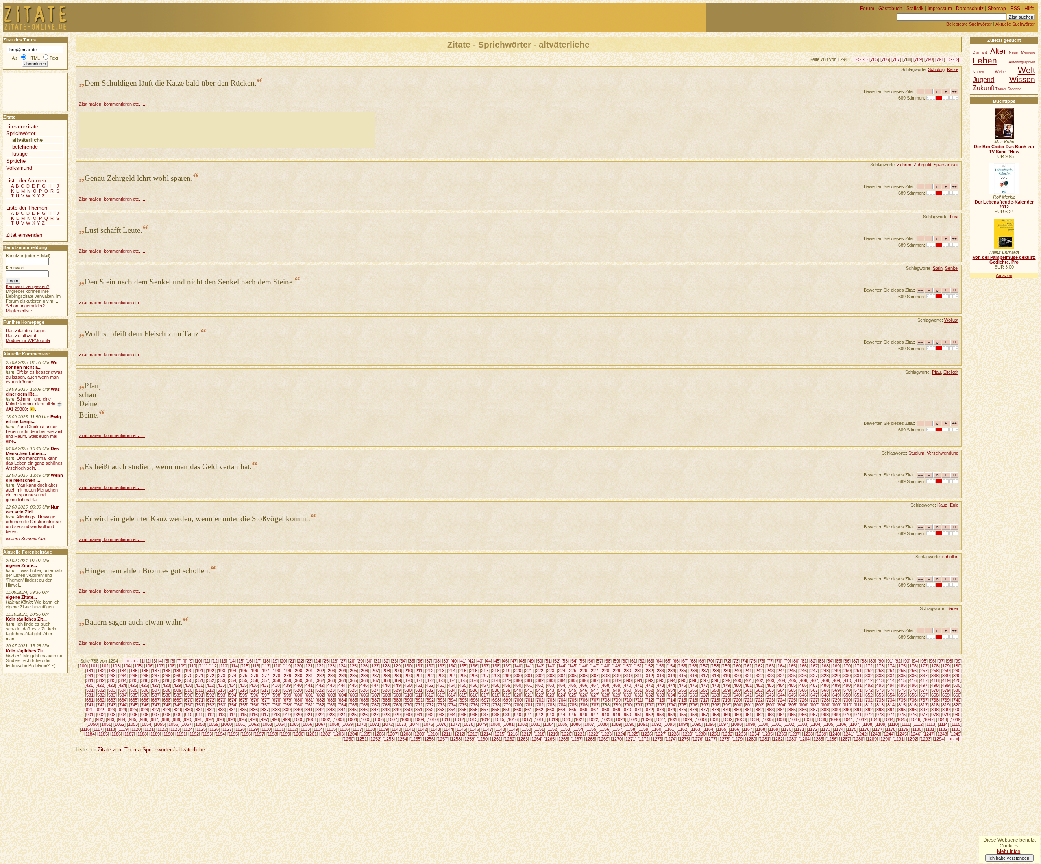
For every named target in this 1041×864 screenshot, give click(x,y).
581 (90, 695)
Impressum (940, 8)
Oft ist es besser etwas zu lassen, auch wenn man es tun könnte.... (34, 377)
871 (638, 709)
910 (188, 714)
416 (913, 680)
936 (473, 714)
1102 (789, 724)
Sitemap (997, 8)
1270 (617, 738)
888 (825, 709)
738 (935, 699)
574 (891, 690)
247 (814, 670)
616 (473, 695)
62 (642, 660)
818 (935, 704)
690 (408, 699)
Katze (952, 69)
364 (342, 680)
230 (627, 670)
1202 (325, 734)
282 (320, 675)
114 (234, 665)
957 (704, 714)
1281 (764, 738)
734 (891, 699)
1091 (643, 724)
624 (561, 695)
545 (572, 690)
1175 (851, 729)
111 (203, 665)
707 (595, 699)
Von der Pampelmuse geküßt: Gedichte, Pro (1004, 259)
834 (232, 709)
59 (616, 660)
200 (298, 670)
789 (918, 59)
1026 (647, 719)
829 (177, 709)
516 (254, 690)
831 (199, 709)
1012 (459, 719)
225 (572, 670)
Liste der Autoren (26, 181)
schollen (950, 556)
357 (265, 680)
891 (858, 709)
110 (192, 665)
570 (847, 690)
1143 (435, 729)
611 (419, 695)
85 (838, 660)
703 (551, 699)
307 (595, 675)
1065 (294, 724)
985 (132, 719)
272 (210, 675)
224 (561, 670)
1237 (794, 734)
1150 (526, 729)
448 (386, 685)
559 (726, 690)
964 (781, 714)
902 (101, 714)
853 (440, 709)
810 (847, 704)
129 (397, 665)
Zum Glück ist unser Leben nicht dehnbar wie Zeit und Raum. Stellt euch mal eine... (34, 434)
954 (671, 714)
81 (804, 660)
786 (885, 59)
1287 (845, 738)
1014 (486, 719)
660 (956, 695)
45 (496, 660)
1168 (760, 729)
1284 (805, 738)
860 (517, 709)
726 (803, 699)
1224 (620, 734)
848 (386, 709)
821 (89, 709)
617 (484, 695)
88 (864, 660)
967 (814, 714)
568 (825, 690)
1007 (392, 719)
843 (331, 709)
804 (781, 704)
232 (649, 670)
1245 (902, 734)
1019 (553, 719)
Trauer (1000, 89)
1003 (339, 719)
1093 (670, 724)
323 (770, 675)
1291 (899, 738)
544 (561, 690)
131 (418, 665)
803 (770, 704)
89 (872, 660)
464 (561, 685)
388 (606, 680)
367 (375, 680)
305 (573, 675)
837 (265, 709)
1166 (734, 729)
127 (375, 665)
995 (242, 719)
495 (902, 685)
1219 (553, 734)
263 (111, 675)
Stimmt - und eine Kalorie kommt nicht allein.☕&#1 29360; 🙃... (34, 403)
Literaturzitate (22, 126)
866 (583, 709)
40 (454, 660)
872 (649, 709)
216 (473, 670)
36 (420, 660)
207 (375, 670)
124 (342, 665)
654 (891, 695)
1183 (955, 729)
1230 (701, 734)
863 (550, 709)
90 (881, 660)
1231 (714, 734)
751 (199, 704)
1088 (603, 724)
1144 (448, 729)
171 (858, 665)
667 (155, 699)
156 (693, 665)
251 (858, 670)
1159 (643, 729)
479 (726, 685)
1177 (877, 729)
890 (847, 709)
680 (298, 699)
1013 (472, 719)
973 (880, 714)
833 (221, 709)
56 (590, 660)
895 (902, 709)
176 (913, 665)
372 (430, 680)
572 (869, 690)
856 (473, 709)
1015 (499, 719)
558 (715, 690)
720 (737, 699)
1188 (142, 734)
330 (847, 675)
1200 (298, 734)
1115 (956, 724)
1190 (168, 734)
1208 (406, 734)
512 (210, 690)
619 (506, 695)
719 (726, 699)
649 (836, 695)
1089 (616, 724)
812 (869, 704)
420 (956, 680)
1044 (888, 719)
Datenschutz (970, 8)
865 (572, 709)
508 (166, 690)
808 (825, 704)
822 (100, 709)
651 (858, 695)
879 (726, 709)
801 (748, 704)
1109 (880, 724)
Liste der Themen (26, 208)
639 (726, 695)
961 (748, 714)
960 (737, 714)
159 (726, 665)
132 (429, 665)
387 (595, 680)
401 (748, 680)
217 (484, 670)
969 (836, 714)
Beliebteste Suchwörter (969, 24)
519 (287, 690)
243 (770, 670)
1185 (103, 734)
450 (408, 685)
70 (710, 660)
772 (430, 704)
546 (583, 690)
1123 (175, 729)
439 (287, 685)
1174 (838, 729)
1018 (539, 719)
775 (463, 704)
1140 (396, 729)
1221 (580, 734)
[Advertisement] (227, 130)
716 (693, 699)
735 (902, 699)
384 (562, 680)
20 (283, 660)
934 (451, 714)
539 (506, 690)
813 (880, 704)
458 (495, 685)
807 (814, 704)
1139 (383, 729)
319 (726, 675)
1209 (419, 734)
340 (956, 675)
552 (649, 690)
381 (529, 680)
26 (334, 660)
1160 (656, 729)
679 (287, 699)
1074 (415, 724)
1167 (747, 729)
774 (452, 704)
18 (266, 660)
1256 (429, 738)
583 (111, 695)
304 (562, 675)
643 (770, 695)
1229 (687, 734)
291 (419, 675)
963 (770, 714)
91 (889, 660)
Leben (985, 60)
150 (627, 665)
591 (199, 695)
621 (528, 695)
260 (956, 670)
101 (94, 665)
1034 (754, 719)
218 (495, 670)
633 (660, 695)
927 (375, 714)
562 (759, 690)
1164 (708, 729)
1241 (848, 734)
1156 (604, 729)
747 (155, 704)
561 (748, 690)
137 (484, 665)
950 (627, 714)
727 (814, 699)
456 (473, 685)
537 (484, 690)
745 (133, 704)
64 (659, 660)
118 (276, 665)
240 (737, 670)
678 (276, 699)
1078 (468, 724)
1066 (307, 724)
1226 (647, 734)
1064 (280, 724)
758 (276, 704)
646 (803, 695)
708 (606, 699)
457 (484, 685)
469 (616, 685)
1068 (334, 724)
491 (858, 685)
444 (342, 685)
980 (956, 714)
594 (232, 695)
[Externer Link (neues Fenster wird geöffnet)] (1004, 136)
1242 (862, 734)
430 (188, 685)
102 (105, 665)
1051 (106, 724)
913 (221, 714)
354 (232, 680)
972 (869, 714)
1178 (890, 729)
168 (825, 665)
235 (682, 670)
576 (913, 690)
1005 (365, 719)
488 (825, 685)
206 (364, 670)
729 (836, 699)
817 (924, 704)
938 (495, 714)
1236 (781, 734)
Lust (954, 216)
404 (781, 680)
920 (298, 714)
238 (715, 670)
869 (616, 709)
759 (287, 704)
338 (935, 675)
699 (507, 699)
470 (627, 685)
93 (906, 660)
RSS (1015, 8)
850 (408, 709)
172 (869, 665)
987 (154, 719)
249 (836, 670)
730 (847, 699)
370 (408, 680)
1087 (589, 724)
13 (223, 660)
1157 (617, 729)
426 (144, 685)
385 (573, 680)
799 (726, 704)
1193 (207, 734)
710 (628, 699)
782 (540, 704)
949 (616, 714)
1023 (607, 719)
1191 (181, 734)
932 (429, 714)
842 (320, 709)
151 (638, 665)
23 (309, 660)
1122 (162, 729)
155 (682, 665)
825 (133, 709)
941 (528, 714)
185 (133, 670)
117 (266, 665)
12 (215, 660)
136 (473, 665)
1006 (379, 719)
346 (144, 680)
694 (452, 699)
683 (331, 699)
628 (605, 695)
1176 (864, 729)
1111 (906, 724)
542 (539, 690)
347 (155, 680)
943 (550, 714)
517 (265, 690)
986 (143, 719)
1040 (835, 719)
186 (144, 670)
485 (792, 685)
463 (550, 685)
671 (199, 699)
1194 (220, 734)
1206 (379, 734)
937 (484, 714)
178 (935, 665)
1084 (549, 724)
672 (210, 699)
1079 (482, 724)
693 (441, 699)
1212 (459, 734)
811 (858, 704)
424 (122, 685)
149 (616, 665)
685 (353, 699)
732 (869, 699)
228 (605, 670)
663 (111, 699)
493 (880, 685)
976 (913, 714)
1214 (486, 734)
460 (517, 685)
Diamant (980, 52)
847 (375, 709)
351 (199, 680)
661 (90, 699)
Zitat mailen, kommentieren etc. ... (112, 104)
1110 (893, 724)
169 (836, 665)
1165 (721, 729)
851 (418, 709)
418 (935, 680)
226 (583, 670)
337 (924, 675)
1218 (539, 734)
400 (737, 680)
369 (397, 680)
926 (364, 714)
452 (429, 685)
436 (254, 685)
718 (715, 699)
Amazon (1004, 275)
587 (155, 695)
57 (599, 660)
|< (857, 59)
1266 (563, 738)
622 (539, 695)
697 (485, 699)
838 (276, 709)
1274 (670, 738)
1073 (401, 724)
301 (529, 675)
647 (814, 695)
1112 (918, 724)
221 (528, 670)
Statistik (914, 8)
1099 (750, 724)
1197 (259, 734)
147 (594, 665)
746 (144, 704)
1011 (446, 719)
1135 (331, 729)
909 (177, 714)
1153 (565, 729)
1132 (292, 729)
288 (386, 675)
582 (101, 695)
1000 (298, 719)
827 (155, 709)
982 (99, 719)
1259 (469, 738)
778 (496, 704)
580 (956, 690)
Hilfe (1029, 8)
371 (419, 680)
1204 (352, 734)
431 (199, 685)
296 (474, 675)
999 (286, 719)
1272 (644, 738)
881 (748, 709)
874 (671, 709)
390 (628, 680)
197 (265, 670)
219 (506, 670)
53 (565, 660)
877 (704, 709)
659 (946, 695)
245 (792, 670)
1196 (246, 734)
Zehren (904, 164)
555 (682, 690)
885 (792, 709)
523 (331, 690)
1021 (580, 719)
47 (514, 660)
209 (397, 670)
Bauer (952, 608)
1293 (925, 738)
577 (924, 690)
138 (495, 665)
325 (792, 675)
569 (836, 690)
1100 (763, 724)
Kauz (942, 504)
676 (254, 699)
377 (485, 680)
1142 (422, 729)
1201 (312, 734)
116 (255, 665)
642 (759, 695)
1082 (522, 724)
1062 (254, 724)
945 (572, 714)
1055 (160, 724)
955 (682, 714)
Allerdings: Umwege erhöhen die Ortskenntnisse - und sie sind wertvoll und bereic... (34, 524)
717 (704, 699)
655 (902, 695)
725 (792, 699)
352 (210, 680)
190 (188, 670)
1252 (375, 738)
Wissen (1022, 79)
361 (309, 680)
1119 (123, 729)
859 (506, 709)
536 (473, 690)
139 (506, 665)
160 (737, 665)
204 (342, 670)
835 (243, 709)
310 (628, 675)
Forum (867, 8)
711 (638, 699)
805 (792, 704)
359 (287, 680)
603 (331, 695)
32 (385, 660)
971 (858, 714)
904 (122, 714)
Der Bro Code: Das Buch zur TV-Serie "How (1004, 149)
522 (320, 690)
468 (605, 685)
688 (386, 699)
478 (715, 685)
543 (550, 690)
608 (386, 695)
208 (386, 670)
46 (505, 660)
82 (812, 660)
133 (440, 665)
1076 (441, 724)
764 (342, 704)
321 (748, 675)
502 (101, 690)
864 (561, 709)
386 (584, 680)
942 (539, 714)
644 (781, 695)
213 (440, 670)
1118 (110, 729)
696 (474, 699)
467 (594, 685)
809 (836, 704)
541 (528, 690)
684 (342, 699)
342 (101, 680)
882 (759, 709)
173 (880, 665)
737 (924, 699)
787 (896, 59)
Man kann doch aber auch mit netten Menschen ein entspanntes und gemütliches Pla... (32, 492)
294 (452, 675)
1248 (942, 734)
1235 (768, 734)
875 (682, 709)
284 (342, 675)
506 (144, 690)
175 (902, 665)
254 (891, 670)
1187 (129, 734)
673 (221, 699)
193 (221, 670)
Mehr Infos (1008, 851)
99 (958, 660)
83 (821, 660)
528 (386, 690)
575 (902, 690)
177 (924, 665)
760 (298, 704)
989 (176, 719)
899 (946, 709)
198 (276, 670)
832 (210, 709)
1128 (240, 729)
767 (375, 704)
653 (880, 695)
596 (254, 695)
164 (781, 665)
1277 (711, 738)
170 (847, 665)
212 (429, 670)
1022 (593, 719)
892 (869, 709)
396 (693, 680)
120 (298, 665)
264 (122, 675)
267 (155, 675)
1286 (831, 738)
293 (441, 675)
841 (309, 709)
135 (462, 665)
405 (792, 680)
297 (485, 675)
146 (583, 665)
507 (155, 690)
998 (275, 719)
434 (232, 685)
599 (287, 695)
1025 (633, 719)
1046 (915, 719)
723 (770, 699)
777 (485, 704)
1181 (929, 729)
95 (923, 660)
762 (320, 704)
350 (188, 680)
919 (287, 714)
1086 (576, 724)
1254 (402, 738)
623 (550, 695)
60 (625, 660)
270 (188, 675)
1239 (821, 734)
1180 (916, 729)
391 (638, 680)
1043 (875, 719)
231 (638, 670)
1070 (361, 724)
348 (166, 680)
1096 (710, 724)
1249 (955, 734)
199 (287, 670)
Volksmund (19, 168)
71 (719, 660)
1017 (526, 719)
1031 (714, 719)
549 (616, 690)
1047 (929, 719)
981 (88, 719)
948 (605, 714)
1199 (285, 734)
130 (408, 665)
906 (144, 714)
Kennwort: (16, 267)
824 (122, 709)
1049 (955, 719)
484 (781, 685)
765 (353, 704)
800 (737, 704)
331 (858, 675)
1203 (339, 734)
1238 (808, 734)
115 (245, 665)
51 (548, 660)
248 (825, 670)
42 (471, 660)
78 (778, 660)
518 (276, 690)
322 (759, 675)
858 (495, 709)
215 (462, 670)
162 (759, 665)
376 (474, 680)
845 (353, 709)
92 (898, 660)
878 (715, 709)
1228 (674, 734)
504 (122, 690)
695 (463, 699)
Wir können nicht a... (32, 365)
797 (704, 704)
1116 (85, 729)
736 (913, 699)
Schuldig (936, 69)
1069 (348, 724)
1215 (499, 734)
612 (429, 695)
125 (353, 665)
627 (594, 695)
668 (166, 699)
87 (855, 660)
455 (462, 685)
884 (781, 709)
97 (941, 660)
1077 (455, 724)
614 (451, 695)
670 (188, 699)
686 (364, 699)
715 (682, 699)
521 (309, 690)
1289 (872, 738)
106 (148, 665)
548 (605, 690)
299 (507, 675)
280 (298, 675)
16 (249, 660)
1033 (741, 719)
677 (265, 699)
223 (550, 670)
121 (309, 665)
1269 (603, 738)
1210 (433, 734)
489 (836, 685)
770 (408, 704)
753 (221, 704)
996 (253, 719)
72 (727, 660)
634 (671, 695)
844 (342, 709)
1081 (509, 724)
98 (949, 660)
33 (394, 660)
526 (364, 690)
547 (594, 690)
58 (607, 660)
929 (397, 714)
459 (506, 685)
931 (418, 714)
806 (803, 704)
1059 (213, 724)
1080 (495, 724)
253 (880, 670)
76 (761, 660)
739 (946, 699)
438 (276, 685)
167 (814, 665)
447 (375, 685)
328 (825, 675)
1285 (818, 738)
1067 (321, 724)
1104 (815, 724)
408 (825, 680)
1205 (365, 734)
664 (122, 699)
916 (254, 714)
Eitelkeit (950, 372)
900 (956, 709)
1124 (188, 729)
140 (517, 665)
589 (177, 695)
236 (693, 670)
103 (116, 665)
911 (199, 714)
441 (309, 685)
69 (701, 660)
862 (539, 709)
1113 (930, 724)
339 (946, 675)
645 (792, 695)
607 (375, 695)
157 (704, 665)
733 (880, 699)
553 (660, 690)
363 (331, 680)
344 (122, 680)
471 (638, 685)
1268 (590, 738)
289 (397, 675)
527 (375, 690)
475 (682, 685)
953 (660, 714)
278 (276, 675)
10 (198, 660)
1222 (593, 734)
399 (726, 680)
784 (562, 704)
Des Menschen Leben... (32, 451)
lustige (20, 154)
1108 (867, 724)
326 (803, 675)
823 (111, 709)
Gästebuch (890, 8)
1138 (370, 729)
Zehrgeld (922, 164)
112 (213, 665)
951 (638, 714)
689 (397, 699)
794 (671, 704)
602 (320, 695)
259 (946, 670)
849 (397, 709)
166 (803, 665)
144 (561, 665)
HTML (34, 58)
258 (935, 670)
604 (342, 695)
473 (660, 685)
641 (748, 695)
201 (309, 670)
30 (368, 660)
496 (913, 685)
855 (462, 709)
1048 (942, 719)
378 (496, 680)
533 (440, 690)
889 (836, 709)
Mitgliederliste (19, 310)
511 (199, 690)
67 (684, 660)
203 (331, 670)
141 (528, 665)
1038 (808, 719)
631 (638, 695)
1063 (267, 724)
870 (627, 709)
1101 (776, 724)
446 (364, 685)
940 (517, 714)
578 (935, 690)
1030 (701, 719)
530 (408, 690)
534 (451, 690)
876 (693, 709)
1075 (428, 724)
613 (440, 695)
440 (298, 685)
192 (210, 670)
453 (440, 685)
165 (792, 665)
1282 (778, 738)
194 (232, 670)
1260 (483, 738)
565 (792, 690)
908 (166, 714)
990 (187, 719)
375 (463, 680)
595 (243, 695)
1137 (357, 729)
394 (671, 680)
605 (353, 695)
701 (529, 699)
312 (649, 675)
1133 (305, 729)
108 (170, 665)
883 (770, 709)
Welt (1026, 70)
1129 (253, 729)
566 (803, 690)
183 (111, 670)
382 (540, 680)
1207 (392, 734)
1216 (513, 734)
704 (562, 699)
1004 (352, 719)
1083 (535, 724)
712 (649, 699)
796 (693, 704)
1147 (487, 729)
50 (539, 660)
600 (298, 695)
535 (462, 690)
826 (144, 709)
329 (836, 675)
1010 (433, 719)
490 (847, 685)
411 (858, 680)
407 (814, 680)
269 (177, 675)
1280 (751, 738)
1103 (802, 724)
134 (451, 665)
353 (221, 680)
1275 (684, 738)
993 (220, 719)
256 (913, 670)
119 (287, 665)
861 (528, 709)
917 (265, 714)
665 (133, 699)
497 (924, 685)
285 (353, 675)
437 (265, 685)
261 (90, 675)
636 (693, 695)
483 (770, 685)
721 (748, 699)
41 (462, 660)
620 (517, 695)
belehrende (25, 147)
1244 (888, 734)
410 (847, 680)
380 (518, 680)
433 (221, 685)
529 (397, 690)
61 (633, 660)
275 (243, 675)
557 (704, 690)
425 (133, 685)
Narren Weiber (990, 72)
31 (377, 660)
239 (726, 670)
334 (891, 675)
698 (496, 699)
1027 (660, 719)
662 (101, 699)
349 (177, 680)
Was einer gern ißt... (33, 391)
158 (715, 665)
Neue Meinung (1022, 52)
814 (891, 704)
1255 (415, 738)
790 (929, 59)
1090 (629, 724)
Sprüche (16, 161)
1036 (781, 719)
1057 (187, 724)
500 (956, 685)
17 (257, 660)
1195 (233, 734)
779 (507, 704)
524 (342, 690)
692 (430, 699)
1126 (214, 729)
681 (309, 699)
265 (133, 675)
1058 (200, 724)
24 (317, 660)
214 (451, 670)
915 (243, 714)
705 (573, 699)
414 (891, 680)
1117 (98, 729)
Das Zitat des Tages (26, 330)
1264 (536, 738)
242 (759, 670)
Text (54, 58)
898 (935, 709)
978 (935, 714)
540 (517, 690)
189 (177, 670)
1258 (456, 738)
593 (221, 695)
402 (759, 680)
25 (326, 660)
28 (351, 660)
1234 (754, 734)
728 (825, 699)
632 (649, 695)
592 (210, 695)
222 (539, 670)
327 (814, 675)
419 (946, 680)
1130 (266, 729)
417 (924, 680)
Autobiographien (1021, 62)
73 (736, 660)
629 (616, 695)
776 (474, 704)
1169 (773, 729)
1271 (630, 738)
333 (880, 675)
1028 (674, 719)
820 (956, 704)
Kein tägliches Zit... (26, 619)
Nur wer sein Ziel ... (32, 509)
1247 (929, 734)
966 (803, 714)
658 (935, 695)
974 (891, 714)
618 (495, 695)
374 (452, 680)
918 (276, 714)
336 (913, 675)
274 (232, 675)
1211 (446, 734)
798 (715, 704)
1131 (279, 729)
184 (122, 670)
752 (210, 704)
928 (386, 714)
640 (737, 695)
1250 (348, 738)
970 (847, 714)
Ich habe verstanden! (1009, 857)
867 (594, 709)
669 (177, 699)
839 (287, 709)
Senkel (951, 268)
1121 (149, 729)
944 (561, 714)
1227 (660, 734)
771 (419, 704)
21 (292, 660)
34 (403, 660)
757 (265, 704)
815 (902, 704)
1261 (496, 738)
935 (462, 714)
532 (429, 690)
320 (737, 675)
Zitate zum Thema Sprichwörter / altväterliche (151, 750)
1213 (472, 734)
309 (617, 675)
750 (188, 704)
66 (676, 660)
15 (240, 660)
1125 (201, 729)
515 (243, 690)
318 (715, 675)
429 (177, 685)
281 (309, 675)
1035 (768, 719)
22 (300, 660)
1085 (562, 724)
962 (759, 714)
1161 (669, 729)
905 (133, 714)
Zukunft (983, 87)
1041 (848, 719)
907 (155, 714)
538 (495, 690)
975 (902, 714)
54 (573, 660)
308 (606, 675)
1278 (724, 738)
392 (649, 680)
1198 (272, 734)
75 (753, 660)
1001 (312, 719)
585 (133, 695)
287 (375, 675)
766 (364, 704)
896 (913, 709)
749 (177, 704)
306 (584, 675)
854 (451, 709)
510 (188, 690)
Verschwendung (942, 452)
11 (207, 660)
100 (83, 665)
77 (770, 660)
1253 (389, 738)
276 (254, 675)
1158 (630, 729)
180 (956, 665)
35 (411, 660)
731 (858, 699)
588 (166, 695)
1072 (388, 724)
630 (627, 695)
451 (418, 685)
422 (100, 685)
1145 (461, 729)
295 (463, 675)
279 (287, 675)
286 (364, 675)
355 (243, 680)
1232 (727, 734)
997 (264, 719)
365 (353, 680)
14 (232, 660)
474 (671, 685)
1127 (227, 729)
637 (704, 695)
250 (847, 670)
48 (522, 660)
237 (704, 670)
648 (825, 695)
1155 (591, 729)
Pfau (936, 372)
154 (671, 665)
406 (803, 680)
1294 (939, 738)
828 (166, 709)
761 (309, 704)
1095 (696, 724)
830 (188, 709)
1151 (539, 729)
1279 (738, 738)
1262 (509, 738)
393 (660, 680)
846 (364, 709)
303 (551, 675)
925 (353, 714)
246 (803, 670)
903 (111, 714)
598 (276, 695)
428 (166, 685)
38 (437, 660)
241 (748, 670)
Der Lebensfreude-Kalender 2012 (1004, 204)
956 (693, 714)
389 (617, 680)
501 (90, 690)
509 (177, 690)
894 (891, 709)
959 (726, 714)
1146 (474, 729)
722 (759, 699)
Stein (938, 268)
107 (159, 665)
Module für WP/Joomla (28, 340)
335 (902, 675)
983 (110, 719)
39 (445, 660)
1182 (942, 729)
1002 (325, 719)
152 (649, 665)
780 (518, 704)
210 (408, 670)
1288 (858, 738)
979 (946, 714)
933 (440, 714)
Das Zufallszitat (21, 335)
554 (671, 690)
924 (342, 714)
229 (616, 670)
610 (408, 695)
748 (166, 704)
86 (847, 660)
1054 (146, 724)
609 (397, 695)
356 (254, 680)
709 (617, 699)
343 (111, 680)
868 (605, 709)
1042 (862, 719)
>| (957, 59)
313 (660, 675)
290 (408, 675)
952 (649, 714)
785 (874, 59)
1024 (620, 719)
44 (488, 660)
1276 (697, 738)
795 (682, 704)
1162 (682, 729)
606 (364, 695)
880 (737, 709)
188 (166, 670)
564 (781, 690)
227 (594, 670)
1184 (90, 734)
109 (181, 665)
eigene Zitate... (21, 565)
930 (408, 714)
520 (298, 690)
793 (660, 704)
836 (254, 709)
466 (583, 685)
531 (418, 690)
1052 (119, 724)
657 (924, 695)
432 (210, 685)
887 (814, 709)
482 (759, 685)
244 (781, 670)
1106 (841, 724)
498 (935, 685)
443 (331, 685)
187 (155, 670)
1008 (406, 719)
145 (572, 665)
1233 (741, 734)
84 (830, 660)
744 (122, 704)
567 (814, 690)
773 (441, 704)
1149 (513, 729)
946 (583, 714)
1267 (576, 738)
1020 (566, 719)
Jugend (983, 79)
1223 (607, 734)
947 (594, 714)
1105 (828, 724)
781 (529, 704)
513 (221, 690)
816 (913, 704)
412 (869, 680)
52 (556, 660)
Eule (954, 504)
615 (462, 695)
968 (825, 714)
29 (360, 660)
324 (781, 675)
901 (90, 714)
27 (343, 660)
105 (138, 665)
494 (891, 685)
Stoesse (1014, 89)
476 (693, 685)
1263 (523, 738)
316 (693, 675)
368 (386, 680)
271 (199, 675)
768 (386, 704)
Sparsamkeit (946, 164)
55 (582, 660)
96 (932, 660)
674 (232, 699)
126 (364, 665)
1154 (578, 729)
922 (320, 714)
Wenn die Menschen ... (34, 478)
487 (814, 685)
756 (254, 704)
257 (924, 670)
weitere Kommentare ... (28, 538)
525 (353, 690)
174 (891, 665)
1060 (227, 724)
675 (243, 699)
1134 (318, 729)
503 (111, 690)
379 (507, 680)
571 (858, 690)
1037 (794, 719)
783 (551, 704)
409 (836, 680)
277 (265, 675)
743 (111, 704)
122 (320, 665)
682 (320, 699)
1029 (687, 719)
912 (210, 714)
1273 (657, 738)
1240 (835, 734)
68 (693, 660)
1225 (633, 734)
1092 (656, 724)
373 (441, 680)
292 (430, 675)
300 (518, 675)
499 (946, 685)
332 (869, 675)
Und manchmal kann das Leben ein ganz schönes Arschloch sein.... (34, 463)
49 (531, 660)
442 (320, 685)
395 (682, 680)
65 (667, 660)
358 (276, 680)
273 (221, 675)
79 (787, 660)
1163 (695, 729)
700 (518, 699)
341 (90, 680)
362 (320, 680)
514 (232, 690)
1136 (344, 729)
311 (638, 675)
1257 (442, 738)
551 (638, 690)
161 (748, 665)
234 (671, 670)
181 (90, 670)
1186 (116, 734)
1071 (374, 724)
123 (331, 665)
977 (924, 714)
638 (715, 695)
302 (540, 675)
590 (188, 695)
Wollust (951, 320)
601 (309, 695)
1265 (550, 738)
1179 (903, 729)
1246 (915, 734)
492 (869, 685)
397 (704, 680)
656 (913, 695)
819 (946, 704)
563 (770, 690)
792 (649, 704)
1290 (885, 738)
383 (551, 680)
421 (89, 685)
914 (232, 714)
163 (770, 665)
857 (484, 709)
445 (353, 685)
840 (298, 709)
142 (539, 665)
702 (540, 699)
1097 (723, 724)
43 (479, 660)
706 (584, 699)
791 (940, 59)
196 (254, 670)
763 (331, 704)
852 (429, 709)
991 (198, 719)
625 (572, 695)
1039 (821, 719)
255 (902, 670)
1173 (825, 729)
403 (770, 680)
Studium (916, 452)
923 (331, 714)
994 (231, 719)
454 (451, 685)
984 (121, 719)
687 (375, 699)
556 (693, 690)
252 (869, 670)
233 (660, 670)
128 (386, 665)
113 (223, 665)
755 (243, 704)
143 (550, 665)
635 (682, 695)
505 (133, 690)
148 (605, 665)
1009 (419, 719)
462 (539, 685)
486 (803, 685)
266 (144, 675)
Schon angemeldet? (25, 305)
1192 (194, 734)
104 (127, 665)
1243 (875, 734)
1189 (155, 734)
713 (660, 699)
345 (133, 680)
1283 (791, 738)
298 (496, 675)
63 (650, 660)
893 (880, 709)
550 (627, 690)
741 (90, 704)
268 (166, 675)
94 (915, 660)
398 (715, 680)
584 (122, 695)
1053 (133, 724)
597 (265, 695)
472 (649, 685)
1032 (727, 719)
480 (737, 685)
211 (419, 670)
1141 (409, 729)
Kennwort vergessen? (27, 286)
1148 (500, 729)
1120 (136, 729)
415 (902, 680)
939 (506, 714)
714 (671, 699)
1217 (526, 734)
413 (880, 680)
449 (397, 685)
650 (847, 695)
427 (155, 685)
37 (428, 660)
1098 (737, 724)
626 (583, 695)
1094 (683, 724)
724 (781, 699)
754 (232, 704)
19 (274, 660)
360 (298, 680)
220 (517, 670)
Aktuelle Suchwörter (1015, 24)
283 (331, 675)
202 (320, 670)
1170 (786, 729)
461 (528, 685)
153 (660, 665)
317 (704, 675)
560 (737, 690)
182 (101, 670)
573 (880, 690)
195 (243, 670)
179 (946, 665)
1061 (240, 724)
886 (803, 709)
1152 (552, 729)
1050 (93, 724)
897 (924, 709)
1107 (854, 724)
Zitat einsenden (24, 235)
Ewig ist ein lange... (33, 419)
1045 (902, 719)
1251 (362, 738)
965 (792, 714)
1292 (912, 738)
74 (744, 660)
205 (353, 670)
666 (144, 699)
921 (309, 714)
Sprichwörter (20, 133)
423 (111, 685)
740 (956, 699)
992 (209, 719)
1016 (513, 719)
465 (572, 685)
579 (946, 690)
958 (715, 714)
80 (795, 660)
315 (682, 675)
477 (704, 685)
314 (671, 675)
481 (748, 685)
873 (660, 709)
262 (101, 675)
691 (419, 699)
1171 (799, 729)
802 (759, 704)
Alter (998, 51)
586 (144, 695)
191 (199, 670)
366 (364, 680)
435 (243, 685)
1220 (566, 734)
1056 (173, 724)
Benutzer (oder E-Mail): (29, 255)
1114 (943, 724)
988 (165, 719)
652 (869, 695)
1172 (812, 729)
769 (397, 704)
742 (101, 704)
